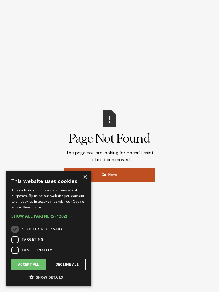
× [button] (85, 177)
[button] (48, 216)
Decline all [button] (67, 264)
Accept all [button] (28, 264)
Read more (32, 207)
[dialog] (48, 228)
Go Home (109, 174)
